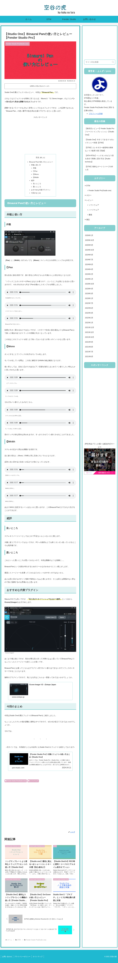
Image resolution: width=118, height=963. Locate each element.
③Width (36, 177)
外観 (34, 168)
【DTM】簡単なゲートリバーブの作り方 (99, 168)
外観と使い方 (36, 165)
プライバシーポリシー (22, 956)
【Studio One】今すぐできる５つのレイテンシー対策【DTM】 (99, 141)
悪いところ (37, 187)
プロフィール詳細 (96, 114)
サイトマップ (38, 956)
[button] (113, 62)
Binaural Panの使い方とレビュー (41, 162)
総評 (32, 180)
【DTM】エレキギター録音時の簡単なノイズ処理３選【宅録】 (99, 149)
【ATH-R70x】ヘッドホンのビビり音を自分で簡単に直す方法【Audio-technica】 (99, 158)
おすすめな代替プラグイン (40, 190)
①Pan (35, 171)
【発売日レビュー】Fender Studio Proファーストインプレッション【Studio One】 (99, 132)
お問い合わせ (7, 956)
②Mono (36, 174)
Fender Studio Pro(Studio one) (16, 781)
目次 (37, 157)
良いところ (37, 183)
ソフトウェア (34, 781)
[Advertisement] (40, 135)
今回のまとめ (36, 193)
